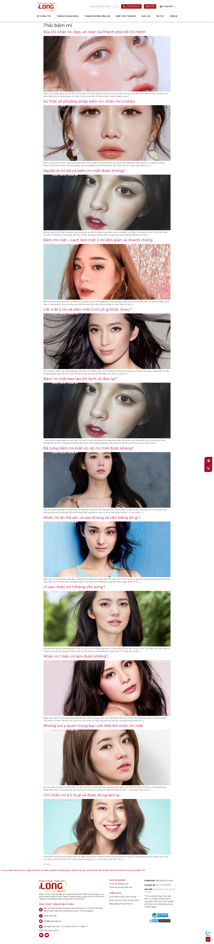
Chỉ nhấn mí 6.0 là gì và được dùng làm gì (81, 795)
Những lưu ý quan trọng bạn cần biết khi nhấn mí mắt (93, 725)
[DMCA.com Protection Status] (160, 922)
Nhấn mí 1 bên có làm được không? (75, 656)
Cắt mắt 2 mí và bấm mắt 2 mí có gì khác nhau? (87, 309)
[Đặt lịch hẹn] (208, 460)
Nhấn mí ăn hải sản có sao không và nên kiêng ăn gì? (91, 517)
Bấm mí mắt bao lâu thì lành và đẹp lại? (80, 379)
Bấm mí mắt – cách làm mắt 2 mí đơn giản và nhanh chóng (98, 240)
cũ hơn (47, 864)
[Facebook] (41, 935)
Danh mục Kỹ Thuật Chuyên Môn (124, 900)
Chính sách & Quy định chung (122, 897)
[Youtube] (47, 935)
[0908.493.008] (208, 468)
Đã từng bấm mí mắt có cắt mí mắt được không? (88, 448)
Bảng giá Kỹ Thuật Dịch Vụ (121, 904)
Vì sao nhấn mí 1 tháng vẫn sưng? (74, 587)
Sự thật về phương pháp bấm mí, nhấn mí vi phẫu (89, 101)
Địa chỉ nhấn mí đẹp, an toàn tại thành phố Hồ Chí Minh (94, 32)
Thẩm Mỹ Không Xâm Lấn (120, 887)
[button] (208, 939)
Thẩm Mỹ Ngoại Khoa (118, 884)
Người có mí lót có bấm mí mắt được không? (84, 170)
